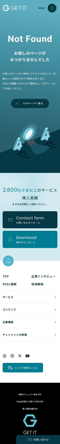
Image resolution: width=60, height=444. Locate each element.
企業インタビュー (43, 276)
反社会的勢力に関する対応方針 (30, 401)
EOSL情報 (10, 284)
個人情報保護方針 (30, 408)
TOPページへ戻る (33, 103)
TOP (6, 276)
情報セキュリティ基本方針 (30, 394)
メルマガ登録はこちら (26, 367)
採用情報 (37, 284)
